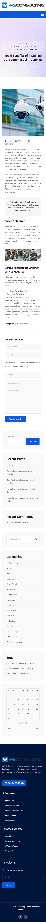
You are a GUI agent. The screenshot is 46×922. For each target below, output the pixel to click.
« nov (8, 728)
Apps (8, 568)
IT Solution (10, 589)
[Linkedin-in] (26, 917)
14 (32, 704)
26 (23, 714)
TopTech (9, 626)
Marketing (10, 600)
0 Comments (10, 144)
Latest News (11, 594)
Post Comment (14, 419)
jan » (38, 728)
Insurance (25, 668)
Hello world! (11, 465)
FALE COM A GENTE (13, 783)
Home (22, 43)
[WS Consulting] (23, 5)
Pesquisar (10, 436)
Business (10, 573)
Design (31, 663)
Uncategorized (22, 324)
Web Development (14, 642)
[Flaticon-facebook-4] (20, 917)
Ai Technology (12, 563)
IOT (33, 668)
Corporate (22, 663)
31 (14, 718)
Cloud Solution (12, 579)
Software (10, 615)
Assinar (8, 885)
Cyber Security (12, 584)
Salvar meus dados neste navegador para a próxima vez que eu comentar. (22, 364)
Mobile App (11, 605)
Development (13, 668)
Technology (11, 621)
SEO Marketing (12, 610)
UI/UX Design (12, 631)
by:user (10, 141)
